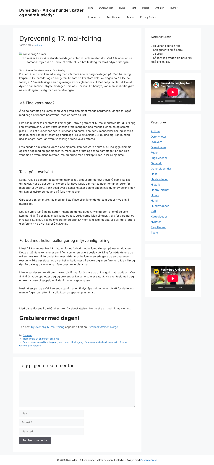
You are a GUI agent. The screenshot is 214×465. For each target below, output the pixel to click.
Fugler (145, 7)
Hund (122, 7)
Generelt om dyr (161, 168)
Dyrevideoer (158, 147)
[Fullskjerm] (190, 101)
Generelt (156, 163)
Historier (92, 17)
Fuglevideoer (159, 157)
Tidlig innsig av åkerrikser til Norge (41, 338)
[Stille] (185, 101)
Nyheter (156, 221)
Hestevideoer (159, 179)
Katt (133, 7)
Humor (173, 7)
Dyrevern (27, 335)
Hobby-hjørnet (160, 189)
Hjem (90, 7)
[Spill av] (155, 101)
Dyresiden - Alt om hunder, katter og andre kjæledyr (51, 12)
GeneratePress (148, 460)
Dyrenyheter (106, 7)
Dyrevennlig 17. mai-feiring (47, 327)
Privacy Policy (148, 17)
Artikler (159, 7)
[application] (173, 92)
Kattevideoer (159, 216)
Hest (154, 173)
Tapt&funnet (113, 17)
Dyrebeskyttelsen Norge (103, 327)
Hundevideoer (160, 205)
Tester (130, 17)
